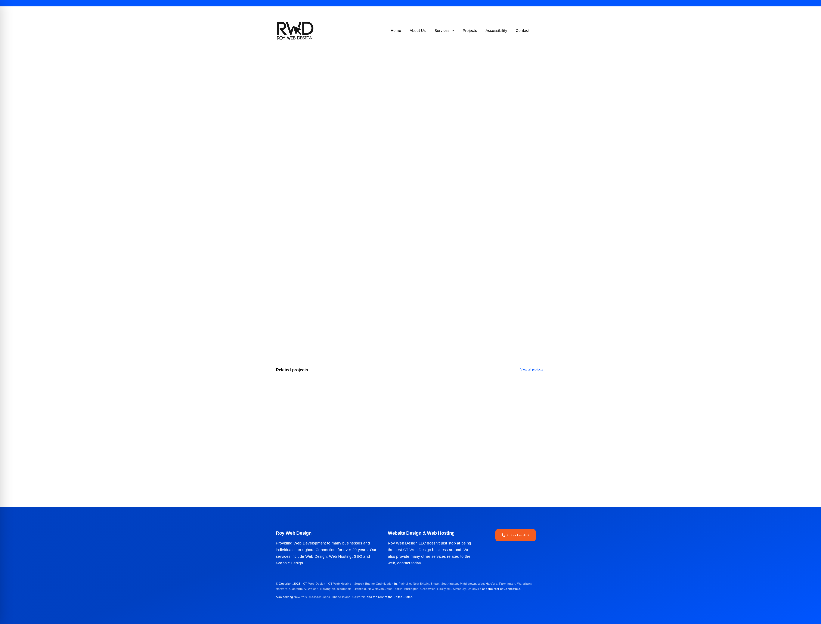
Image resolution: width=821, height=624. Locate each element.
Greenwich (427, 588)
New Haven (376, 588)
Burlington (411, 588)
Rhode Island (341, 597)
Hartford (281, 588)
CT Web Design (417, 550)
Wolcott (313, 588)
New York (300, 597)
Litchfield (359, 588)
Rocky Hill (444, 588)
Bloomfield (344, 588)
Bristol (435, 583)
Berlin (398, 588)
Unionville (474, 588)
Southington (449, 583)
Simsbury (459, 588)
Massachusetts (319, 597)
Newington (327, 588)
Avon (389, 588)
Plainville (405, 583)
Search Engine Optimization (373, 583)
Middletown (468, 583)
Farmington (507, 583)
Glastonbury (297, 588)
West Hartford (487, 583)
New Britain (421, 583)
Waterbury (524, 583)
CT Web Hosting (339, 583)
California (359, 597)
